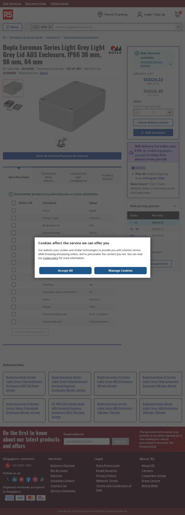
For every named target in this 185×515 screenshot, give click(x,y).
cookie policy (50, 258)
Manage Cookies (120, 271)
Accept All (65, 271)
